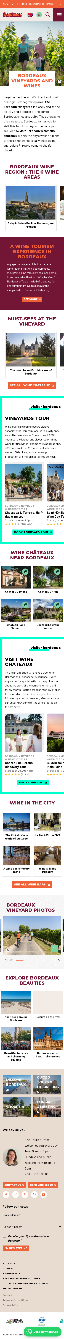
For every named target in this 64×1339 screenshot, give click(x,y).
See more (31, 299)
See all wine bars (30, 884)
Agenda (8, 1268)
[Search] (48, 14)
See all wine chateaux (30, 385)
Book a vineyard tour (31, 532)
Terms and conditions (15, 1300)
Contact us (12, 1184)
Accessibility (10, 1305)
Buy (5, 4)
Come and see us (41, 1184)
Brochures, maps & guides (21, 1278)
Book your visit (31, 782)
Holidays (9, 1263)
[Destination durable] (39, 14)
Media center (12, 1288)
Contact (7, 1295)
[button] (55, 960)
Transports (11, 1273)
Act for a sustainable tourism (25, 1283)
